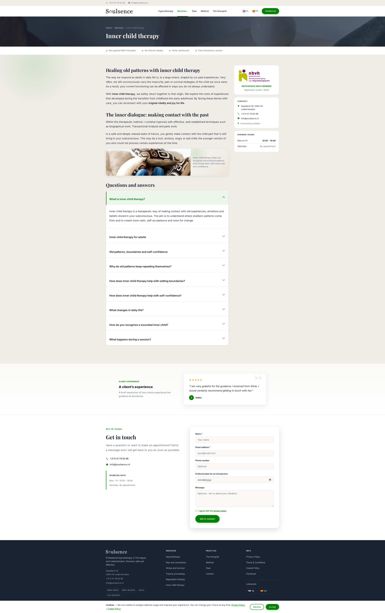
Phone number (202, 460)
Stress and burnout (175, 568)
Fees (194, 11)
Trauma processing (175, 573)
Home (109, 28)
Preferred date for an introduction (211, 474)
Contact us (270, 11)
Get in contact (207, 518)
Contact (210, 573)
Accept (272, 606)
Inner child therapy (175, 585)
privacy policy (220, 511)
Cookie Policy (252, 568)
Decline (257, 606)
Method (205, 11)
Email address (202, 447)
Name (199, 434)
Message (199, 487)
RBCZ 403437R (128, 590)
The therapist (220, 11)
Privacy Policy (253, 556)
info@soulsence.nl (139, 3)
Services (181, 11)
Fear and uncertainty (176, 562)
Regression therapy (175, 579)
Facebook (251, 573)
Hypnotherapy (165, 11)
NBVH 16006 (112, 590)
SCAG (141, 590)
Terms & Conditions (255, 562)
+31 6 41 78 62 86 (117, 3)
